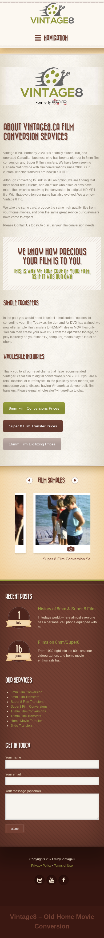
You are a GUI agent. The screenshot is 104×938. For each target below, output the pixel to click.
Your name (13, 757)
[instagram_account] (39, 880)
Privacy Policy (41, 865)
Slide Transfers (22, 725)
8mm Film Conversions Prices (34, 408)
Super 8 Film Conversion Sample (52, 559)
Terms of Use (63, 865)
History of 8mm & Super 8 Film (66, 609)
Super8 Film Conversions (29, 706)
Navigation (55, 38)
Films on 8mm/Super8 (58, 642)
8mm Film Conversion (26, 692)
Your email (13, 774)
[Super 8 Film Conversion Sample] (52, 523)
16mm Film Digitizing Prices (32, 444)
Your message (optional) (23, 791)
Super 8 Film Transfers (27, 702)
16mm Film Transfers (26, 716)
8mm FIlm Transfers (25, 697)
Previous (29, 480)
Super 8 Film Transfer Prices (33, 426)
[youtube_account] (51, 880)
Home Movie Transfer (26, 721)
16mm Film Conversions (28, 711)
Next (74, 480)
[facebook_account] (63, 880)
